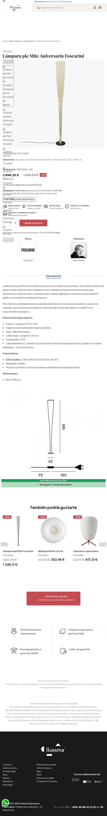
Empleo (6, 778)
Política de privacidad (46, 764)
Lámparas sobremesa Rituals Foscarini (85, 551)
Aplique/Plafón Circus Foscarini (50, 551)
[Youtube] (100, 762)
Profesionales (9, 771)
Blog (5, 774)
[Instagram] (93, 762)
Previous (8, 62)
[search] (38, 7)
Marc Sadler (23, 153)
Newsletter (8, 781)
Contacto (7, 764)
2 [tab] (55, 572)
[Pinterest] (81, 762)
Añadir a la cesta (33, 223)
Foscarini (7, 51)
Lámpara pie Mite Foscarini (18, 551)
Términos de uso (44, 768)
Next (8, 240)
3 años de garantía (79, 649)
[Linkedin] (87, 762)
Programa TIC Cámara (47, 781)
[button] (53, 598)
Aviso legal (7, 784)
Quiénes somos (10, 768)
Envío (39, 774)
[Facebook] (74, 762)
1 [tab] (52, 572)
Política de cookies (45, 778)
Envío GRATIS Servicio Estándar (53, 481)
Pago (39, 771)
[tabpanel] (18, 541)
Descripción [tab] (53, 275)
